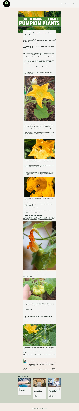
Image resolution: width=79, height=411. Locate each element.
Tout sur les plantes (27, 31)
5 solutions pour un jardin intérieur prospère (30, 369)
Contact (74, 3)
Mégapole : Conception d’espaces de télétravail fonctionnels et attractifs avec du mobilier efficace (54, 392)
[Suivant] (59, 389)
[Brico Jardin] (6, 3)
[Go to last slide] (19, 389)
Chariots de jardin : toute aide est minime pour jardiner (48, 369)
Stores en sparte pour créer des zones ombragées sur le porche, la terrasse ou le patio (39, 392)
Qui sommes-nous (68, 3)
